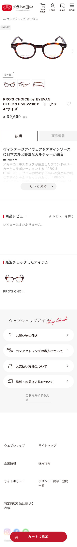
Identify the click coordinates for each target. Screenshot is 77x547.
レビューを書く (63, 216)
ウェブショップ (14, 445)
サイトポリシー (14, 481)
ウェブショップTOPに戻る (22, 19)
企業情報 (10, 463)
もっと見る (38, 186)
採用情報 (44, 463)
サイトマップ (47, 445)
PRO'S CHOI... (14, 291)
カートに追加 (38, 536)
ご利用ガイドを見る (37, 397)
